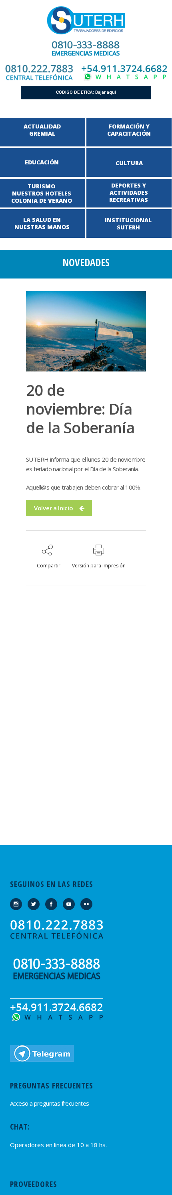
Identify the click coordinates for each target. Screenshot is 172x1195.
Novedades (86, 262)
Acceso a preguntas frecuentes (49, 1103)
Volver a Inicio (53, 508)
